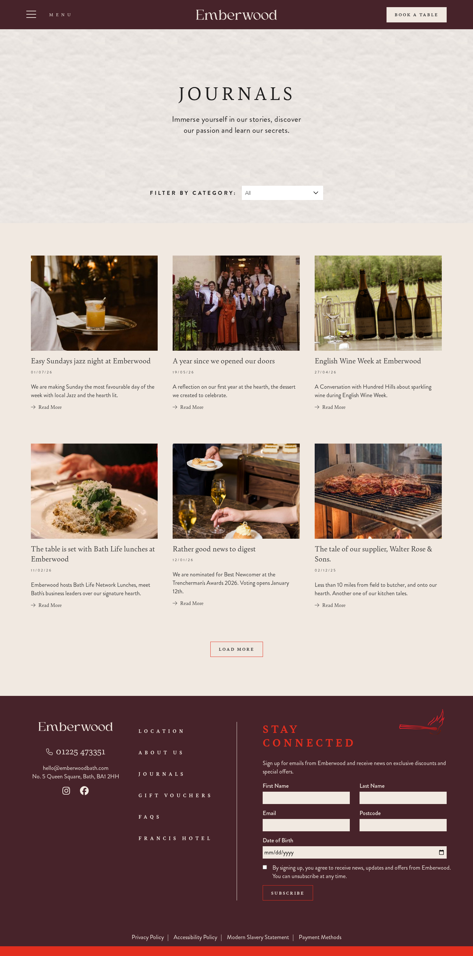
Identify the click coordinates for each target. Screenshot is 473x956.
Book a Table (417, 14)
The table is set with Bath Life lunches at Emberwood (93, 553)
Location (162, 731)
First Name (276, 786)
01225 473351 (80, 751)
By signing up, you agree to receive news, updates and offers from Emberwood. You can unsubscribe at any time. (361, 871)
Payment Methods (320, 937)
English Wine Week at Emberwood (368, 360)
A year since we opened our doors (224, 360)
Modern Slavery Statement (258, 937)
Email (269, 813)
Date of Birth (278, 840)
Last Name (372, 786)
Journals (162, 774)
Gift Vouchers (175, 795)
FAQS (150, 816)
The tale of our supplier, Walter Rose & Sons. (373, 553)
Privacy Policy (148, 937)
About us (161, 752)
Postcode (370, 813)
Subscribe (288, 893)
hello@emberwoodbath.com (76, 768)
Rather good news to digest (214, 548)
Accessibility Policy (195, 937)
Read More (50, 406)
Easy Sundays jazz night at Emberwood (91, 360)
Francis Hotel (175, 838)
